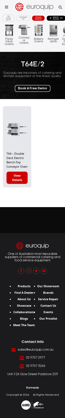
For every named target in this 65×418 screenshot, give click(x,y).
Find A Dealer (38, 18)
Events (48, 312)
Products (24, 286)
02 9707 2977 (8, 18)
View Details (17, 178)
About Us (24, 299)
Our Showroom (48, 286)
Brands (48, 293)
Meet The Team (24, 325)
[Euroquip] (32, 405)
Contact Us (23, 18)
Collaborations (24, 312)
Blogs (24, 319)
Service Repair (48, 299)
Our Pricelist (48, 319)
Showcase (24, 306)
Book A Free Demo (32, 88)
